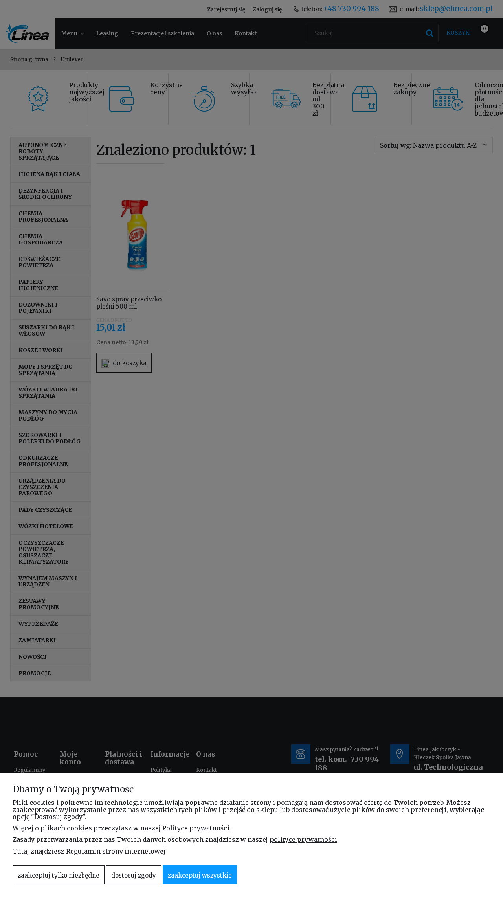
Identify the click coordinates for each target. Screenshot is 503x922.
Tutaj (21, 851)
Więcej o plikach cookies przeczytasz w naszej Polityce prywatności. (122, 828)
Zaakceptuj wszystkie (200, 875)
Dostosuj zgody (133, 875)
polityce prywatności (303, 839)
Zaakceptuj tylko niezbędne (58, 875)
